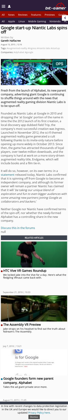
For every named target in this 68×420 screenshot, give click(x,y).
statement (7, 175)
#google (29, 52)
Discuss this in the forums (18, 228)
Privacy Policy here (39, 412)
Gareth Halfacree (11, 40)
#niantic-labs (43, 48)
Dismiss (34, 417)
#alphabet (19, 52)
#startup (55, 48)
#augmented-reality (17, 48)
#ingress (32, 48)
